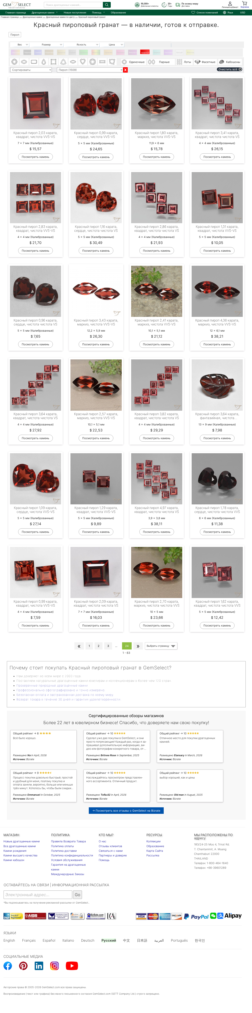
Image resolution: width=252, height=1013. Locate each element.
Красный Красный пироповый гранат (145, 53)
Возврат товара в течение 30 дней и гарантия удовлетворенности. (68, 699)
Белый (179, 52)
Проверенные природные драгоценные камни (52, 685)
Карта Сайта (154, 850)
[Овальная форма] (24, 61)
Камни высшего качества (20, 855)
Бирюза (157, 52)
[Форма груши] (43, 61)
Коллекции (153, 841)
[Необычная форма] (112, 61)
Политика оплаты (62, 846)
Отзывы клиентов (110, 846)
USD (242, 12)
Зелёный (84, 52)
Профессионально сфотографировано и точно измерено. (60, 690)
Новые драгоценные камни (21, 841)
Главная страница (15, 12)
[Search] (107, 5)
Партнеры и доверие (113, 855)
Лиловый (169, 52)
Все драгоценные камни (19, 846)
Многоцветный (96, 52)
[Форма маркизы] (73, 61)
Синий (38, 52)
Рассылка (152, 855)
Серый (72, 52)
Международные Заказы (67, 874)
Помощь (98, 12)
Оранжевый (109, 52)
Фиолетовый (133, 52)
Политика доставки (64, 850)
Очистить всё (228, 69)
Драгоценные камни (45, 12)
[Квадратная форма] (53, 61)
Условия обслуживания (66, 860)
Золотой (61, 52)
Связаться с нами (111, 850)
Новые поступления (75, 12)
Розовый (121, 52)
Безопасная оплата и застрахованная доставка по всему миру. (65, 694)
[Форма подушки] (92, 61)
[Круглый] (14, 61)
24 (127, 646)
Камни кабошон (13, 860)
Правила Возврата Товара (68, 841)
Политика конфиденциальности (72, 855)
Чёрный (27, 52)
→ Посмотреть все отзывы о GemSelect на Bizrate (126, 810)
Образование (118, 12)
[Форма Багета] (102, 61)
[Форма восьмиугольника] (33, 61)
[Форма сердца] (82, 61)
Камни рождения (14, 850)
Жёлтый (190, 52)
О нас (102, 841)
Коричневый (49, 52)
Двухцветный (16, 52)
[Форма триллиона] (63, 61)
